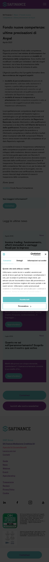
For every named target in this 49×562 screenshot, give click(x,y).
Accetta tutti (24, 299)
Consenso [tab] (7, 261)
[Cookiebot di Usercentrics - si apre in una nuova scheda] (31, 254)
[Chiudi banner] (45, 254)
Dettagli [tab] (20, 261)
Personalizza (23, 306)
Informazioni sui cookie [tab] (37, 261)
